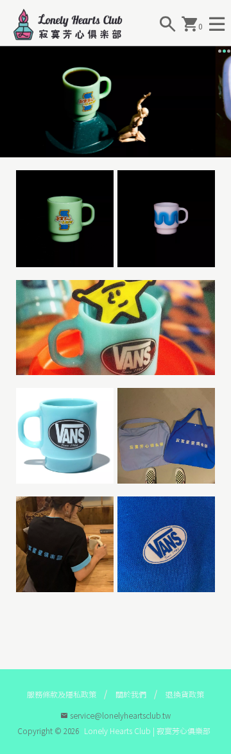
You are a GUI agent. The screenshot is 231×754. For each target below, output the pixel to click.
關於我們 (131, 693)
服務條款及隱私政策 (61, 693)
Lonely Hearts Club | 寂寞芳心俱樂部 (147, 730)
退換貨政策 (185, 693)
